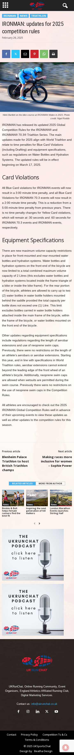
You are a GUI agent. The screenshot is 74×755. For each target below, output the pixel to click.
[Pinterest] (34, 54)
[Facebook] (6, 54)
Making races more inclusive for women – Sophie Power (56, 461)
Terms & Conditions (37, 740)
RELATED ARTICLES (22, 483)
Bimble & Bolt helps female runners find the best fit (11, 512)
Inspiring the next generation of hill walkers (36, 511)
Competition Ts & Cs (55, 734)
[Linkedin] (37, 711)
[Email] (25, 54)
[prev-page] (35, 523)
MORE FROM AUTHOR (50, 483)
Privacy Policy (29, 734)
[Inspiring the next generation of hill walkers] (37, 498)
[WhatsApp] (44, 54)
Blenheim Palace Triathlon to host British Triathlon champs (15, 463)
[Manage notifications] (65, 747)
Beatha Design (43, 751)
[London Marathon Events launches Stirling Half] (61, 498)
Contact (11, 734)
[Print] (53, 54)
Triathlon (38, 16)
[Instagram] (28, 711)
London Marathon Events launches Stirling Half (60, 511)
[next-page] (39, 523)
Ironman (9, 16)
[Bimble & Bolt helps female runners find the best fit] (13, 498)
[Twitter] (16, 54)
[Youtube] (56, 711)
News (23, 16)
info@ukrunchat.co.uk (44, 703)
